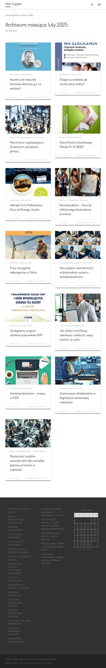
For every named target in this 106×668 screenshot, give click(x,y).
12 (83, 532)
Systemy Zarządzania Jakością (15, 613)
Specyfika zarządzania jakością (15, 602)
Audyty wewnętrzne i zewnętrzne (16, 519)
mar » (89, 548)
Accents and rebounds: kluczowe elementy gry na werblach (25, 83)
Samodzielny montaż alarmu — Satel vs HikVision (50, 536)
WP (16, 663)
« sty (82, 548)
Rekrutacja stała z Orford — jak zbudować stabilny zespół (52, 546)
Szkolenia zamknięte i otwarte (15, 631)
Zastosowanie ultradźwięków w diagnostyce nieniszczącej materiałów (78, 397)
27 (86, 544)
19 (83, 538)
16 (96, 532)
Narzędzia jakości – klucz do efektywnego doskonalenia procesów (76, 209)
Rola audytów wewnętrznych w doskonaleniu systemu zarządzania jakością (76, 272)
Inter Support (19, 659)
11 (79, 532)
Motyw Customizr (43, 663)
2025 (24, 15)
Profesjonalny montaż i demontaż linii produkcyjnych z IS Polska (52, 512)
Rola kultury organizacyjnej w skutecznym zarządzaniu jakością (27, 146)
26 (83, 544)
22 (93, 538)
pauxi (17, 97)
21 (90, 538)
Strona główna (12, 15)
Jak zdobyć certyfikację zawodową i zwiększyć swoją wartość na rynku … (76, 335)
